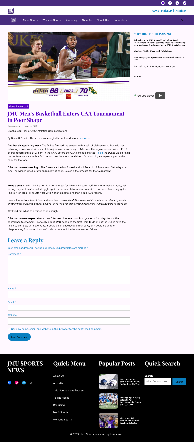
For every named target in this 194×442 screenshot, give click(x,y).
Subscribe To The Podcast (152, 33)
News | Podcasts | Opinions (169, 10)
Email (12, 302)
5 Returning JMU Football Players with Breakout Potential (129, 420)
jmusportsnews (14, 126)
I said (100, 152)
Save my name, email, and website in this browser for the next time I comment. (56, 328)
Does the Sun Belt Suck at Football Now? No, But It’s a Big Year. (130, 381)
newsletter (85, 138)
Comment (14, 253)
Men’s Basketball (18, 106)
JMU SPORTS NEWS (25, 366)
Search (148, 375)
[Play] (160, 95)
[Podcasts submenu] (126, 20)
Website (12, 314)
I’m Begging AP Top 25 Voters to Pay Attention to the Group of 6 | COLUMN (130, 401)
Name (12, 288)
